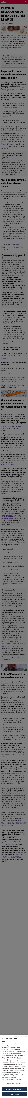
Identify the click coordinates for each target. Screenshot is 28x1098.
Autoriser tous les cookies (14, 1089)
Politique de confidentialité (11, 1079)
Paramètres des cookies (14, 1083)
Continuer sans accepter (20, 1037)
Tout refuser (14, 1094)
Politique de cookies (9, 1078)
